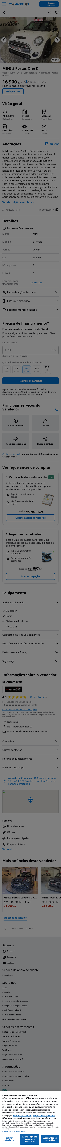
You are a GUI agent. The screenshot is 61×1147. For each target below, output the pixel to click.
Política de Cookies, (22, 1115)
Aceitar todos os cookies (50, 1139)
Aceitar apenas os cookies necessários (29, 1139)
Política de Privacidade (44, 1115)
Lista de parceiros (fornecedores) (14, 1132)
